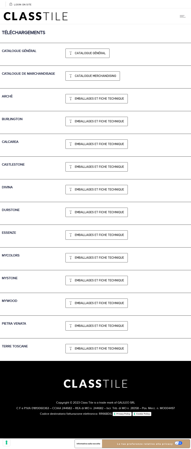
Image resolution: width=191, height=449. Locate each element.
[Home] (36, 19)
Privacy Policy (123, 413)
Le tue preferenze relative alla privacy (145, 443)
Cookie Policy (143, 413)
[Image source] (95, 384)
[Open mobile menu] (183, 16)
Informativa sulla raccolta (88, 443)
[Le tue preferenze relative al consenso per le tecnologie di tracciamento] (6, 442)
